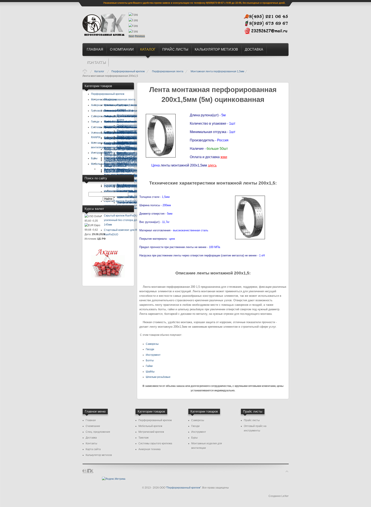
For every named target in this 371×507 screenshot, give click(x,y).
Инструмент (153, 354)
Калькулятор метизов (99, 455)
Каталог (99, 71)
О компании (93, 426)
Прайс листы (252, 420)
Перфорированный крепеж (128, 71)
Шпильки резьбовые (158, 376)
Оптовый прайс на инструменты (255, 428)
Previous (140, 36)
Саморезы (152, 343)
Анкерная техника (149, 449)
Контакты (91, 443)
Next (131, 36)
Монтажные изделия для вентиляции (206, 445)
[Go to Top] (287, 471)
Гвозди (150, 349)
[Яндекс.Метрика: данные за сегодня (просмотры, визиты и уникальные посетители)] (113, 479)
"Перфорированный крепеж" (183, 487)
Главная (84, 71)
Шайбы (150, 371)
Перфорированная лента (167, 71)
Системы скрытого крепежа (155, 443)
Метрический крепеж (151, 431)
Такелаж (143, 437)
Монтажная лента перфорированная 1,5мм (217, 71)
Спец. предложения (98, 431)
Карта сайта (93, 449)
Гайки (149, 366)
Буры (194, 437)
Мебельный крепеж (150, 426)
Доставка (91, 437)
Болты (150, 360)
